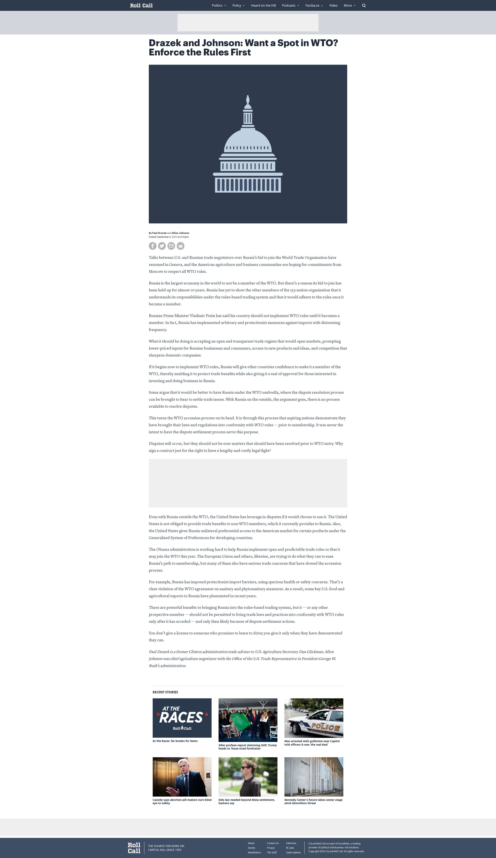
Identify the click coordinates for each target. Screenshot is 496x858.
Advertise (291, 843)
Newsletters (254, 852)
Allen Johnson (180, 233)
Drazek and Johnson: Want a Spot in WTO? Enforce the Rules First (243, 47)
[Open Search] (364, 5)
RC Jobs (290, 847)
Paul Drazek (159, 233)
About (251, 843)
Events (251, 847)
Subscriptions (293, 852)
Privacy (271, 847)
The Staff (272, 852)
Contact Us (273, 843)
